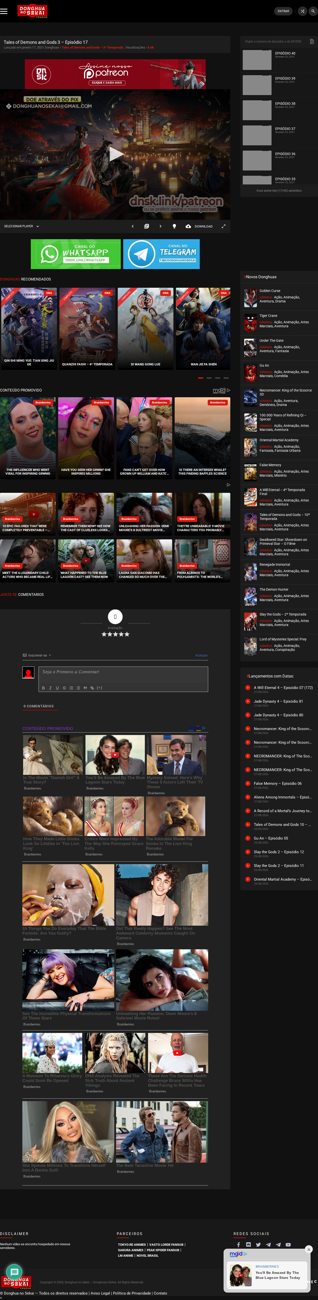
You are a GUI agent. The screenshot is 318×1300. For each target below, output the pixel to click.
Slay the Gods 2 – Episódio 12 (279, 852)
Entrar (283, 11)
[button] (201, 378)
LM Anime (125, 1255)
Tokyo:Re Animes (132, 1244)
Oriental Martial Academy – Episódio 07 (283, 879)
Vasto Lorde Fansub (166, 1244)
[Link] (92, 688)
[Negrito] (43, 688)
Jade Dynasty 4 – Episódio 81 (278, 701)
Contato (160, 1293)
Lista (147, 226)
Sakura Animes (130, 1250)
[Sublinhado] (57, 688)
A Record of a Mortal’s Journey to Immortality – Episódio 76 (283, 811)
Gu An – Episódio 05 (271, 838)
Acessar (201, 655)
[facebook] (238, 1244)
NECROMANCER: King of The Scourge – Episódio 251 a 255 (283, 756)
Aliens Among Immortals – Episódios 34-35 (283, 797)
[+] (99, 687)
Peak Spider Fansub (163, 1250)
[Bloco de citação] (85, 688)
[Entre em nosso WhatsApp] (76, 254)
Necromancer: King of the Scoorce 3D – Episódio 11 (283, 729)
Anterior (133, 226)
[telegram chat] (278, 1244)
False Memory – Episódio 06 (278, 783)
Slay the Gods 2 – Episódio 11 (279, 865)
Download (199, 226)
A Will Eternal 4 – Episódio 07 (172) (283, 687)
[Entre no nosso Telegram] (161, 254)
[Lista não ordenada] (78, 688)
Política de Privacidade (132, 1293)
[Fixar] (64, 688)
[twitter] (258, 1244)
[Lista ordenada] (71, 688)
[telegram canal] (268, 1244)
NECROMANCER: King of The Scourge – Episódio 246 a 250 (283, 770)
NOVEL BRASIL (148, 1255)
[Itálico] (50, 688)
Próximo (160, 226)
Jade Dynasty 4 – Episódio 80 (278, 715)
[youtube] (288, 1244)
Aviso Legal (100, 1293)
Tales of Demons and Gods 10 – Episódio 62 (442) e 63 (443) (283, 824)
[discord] (248, 1244)
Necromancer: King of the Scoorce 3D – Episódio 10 (283, 742)
